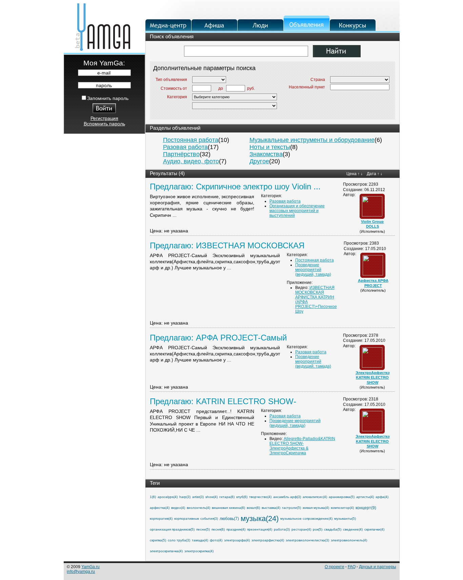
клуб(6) (241, 497)
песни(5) (203, 529)
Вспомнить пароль (104, 123)
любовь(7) (229, 518)
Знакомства (266, 154)
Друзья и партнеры (377, 566)
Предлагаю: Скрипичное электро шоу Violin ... (235, 186)
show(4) (211, 497)
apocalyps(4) (168, 497)
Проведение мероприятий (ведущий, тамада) (313, 270)
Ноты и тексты (269, 147)
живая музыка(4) (316, 508)
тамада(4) (200, 540)
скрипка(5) (158, 540)
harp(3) (184, 497)
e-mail (103, 73)
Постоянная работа (190, 140)
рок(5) (317, 529)
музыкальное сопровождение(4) (306, 518)
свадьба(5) (332, 529)
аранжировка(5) (342, 497)
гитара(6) (227, 497)
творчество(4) (260, 497)
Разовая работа (185, 147)
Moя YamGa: (104, 63)
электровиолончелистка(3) (307, 540)
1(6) (153, 497)
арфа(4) (382, 497)
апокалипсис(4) (315, 497)
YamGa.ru (90, 566)
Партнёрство (181, 154)
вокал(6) (253, 508)
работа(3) (282, 529)
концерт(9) (366, 507)
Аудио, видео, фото (191, 161)
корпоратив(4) (161, 518)
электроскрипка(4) (199, 551)
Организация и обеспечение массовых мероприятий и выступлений (297, 211)
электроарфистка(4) (267, 540)
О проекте (334, 566)
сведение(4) (353, 529)
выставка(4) (271, 508)
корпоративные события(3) (196, 518)
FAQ (352, 566)
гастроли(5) (291, 508)
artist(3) (198, 497)
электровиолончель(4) (349, 540)
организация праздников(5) (172, 529)
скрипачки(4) (374, 529)
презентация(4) (259, 529)
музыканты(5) (345, 518)
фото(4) (216, 540)
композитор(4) (342, 508)
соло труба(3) (179, 540)
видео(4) (178, 508)
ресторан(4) (301, 529)
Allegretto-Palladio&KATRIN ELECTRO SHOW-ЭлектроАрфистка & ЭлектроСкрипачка (302, 445)
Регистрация (104, 118)
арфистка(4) (159, 508)
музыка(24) (260, 518)
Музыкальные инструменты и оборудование (312, 140)
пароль (104, 85)
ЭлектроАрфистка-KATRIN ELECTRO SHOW (373, 378)
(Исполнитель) (372, 231)
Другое (259, 161)
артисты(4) (365, 497)
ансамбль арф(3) (287, 497)
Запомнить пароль (107, 98)
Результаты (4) (167, 173)
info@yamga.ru (81, 571)
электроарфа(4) (237, 540)
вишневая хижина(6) (228, 508)
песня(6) (218, 529)
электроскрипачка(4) (166, 551)
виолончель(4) (198, 508)
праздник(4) (235, 529)
